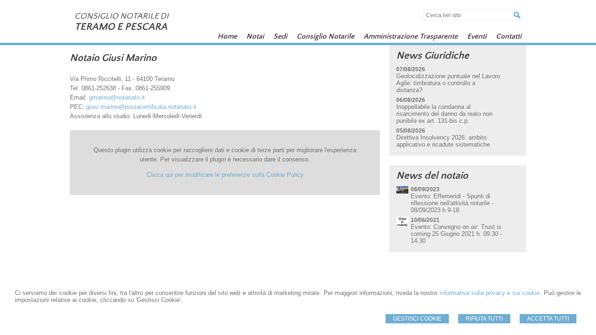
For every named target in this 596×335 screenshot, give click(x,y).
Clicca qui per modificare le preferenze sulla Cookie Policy (225, 174)
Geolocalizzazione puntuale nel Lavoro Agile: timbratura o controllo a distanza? (448, 83)
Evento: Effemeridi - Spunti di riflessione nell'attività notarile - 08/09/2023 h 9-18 (452, 203)
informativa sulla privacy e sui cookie (490, 292)
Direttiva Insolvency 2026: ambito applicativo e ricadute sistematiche (443, 141)
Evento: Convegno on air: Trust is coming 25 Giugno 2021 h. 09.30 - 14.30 (456, 233)
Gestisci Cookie (417, 318)
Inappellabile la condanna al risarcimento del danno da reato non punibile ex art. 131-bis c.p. (444, 113)
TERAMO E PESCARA (120, 27)
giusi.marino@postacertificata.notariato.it (141, 106)
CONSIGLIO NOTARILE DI (121, 16)
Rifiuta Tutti (484, 318)
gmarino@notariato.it (117, 97)
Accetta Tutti (548, 318)
